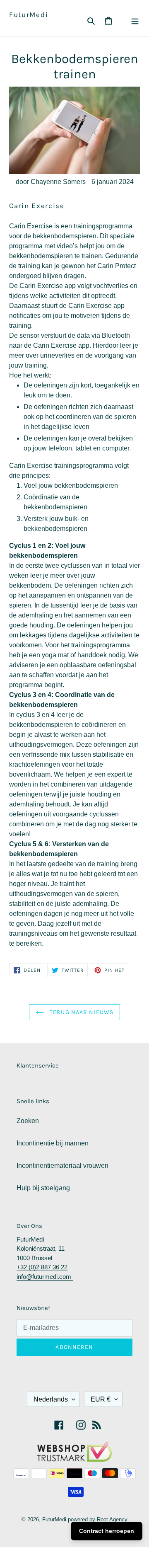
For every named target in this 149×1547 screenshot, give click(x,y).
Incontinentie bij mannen (53, 1143)
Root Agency (112, 1519)
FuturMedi (28, 14)
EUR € (101, 1399)
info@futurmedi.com (45, 1276)
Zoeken (28, 1120)
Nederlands (51, 1399)
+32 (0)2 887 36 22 (42, 1267)
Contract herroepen (106, 1531)
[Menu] (135, 20)
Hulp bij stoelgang (43, 1187)
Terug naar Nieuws (80, 1012)
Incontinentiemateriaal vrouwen (62, 1165)
